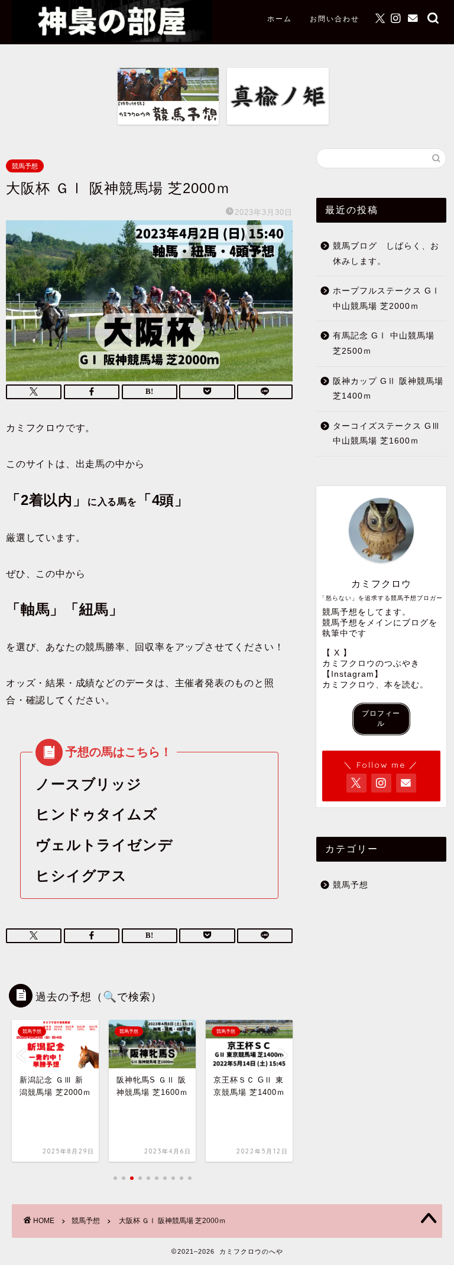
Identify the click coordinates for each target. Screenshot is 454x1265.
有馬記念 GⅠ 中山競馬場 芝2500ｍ (383, 343)
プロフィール (381, 718)
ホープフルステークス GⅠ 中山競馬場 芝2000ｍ (386, 298)
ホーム (279, 18)
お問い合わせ (334, 18)
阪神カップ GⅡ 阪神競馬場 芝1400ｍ (388, 389)
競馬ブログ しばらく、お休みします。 (386, 254)
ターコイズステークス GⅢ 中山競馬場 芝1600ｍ (386, 434)
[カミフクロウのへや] (112, 38)
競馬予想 (25, 165)
